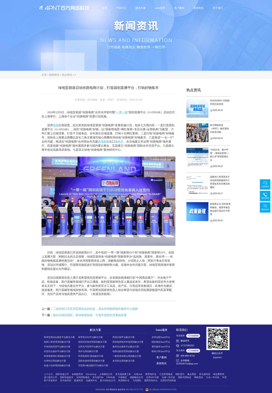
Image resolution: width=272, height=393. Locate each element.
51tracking (91, 374)
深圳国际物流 (83, 377)
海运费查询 (218, 374)
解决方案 (141, 8)
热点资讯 (67, 74)
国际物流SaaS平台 (161, 342)
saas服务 (160, 8)
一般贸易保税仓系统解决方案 (127, 356)
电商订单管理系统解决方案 (57, 342)
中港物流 (122, 377)
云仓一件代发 (212, 377)
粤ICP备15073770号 (134, 389)
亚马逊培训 (204, 374)
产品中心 (121, 8)
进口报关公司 (50, 377)
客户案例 (179, 8)
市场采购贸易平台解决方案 (57, 346)
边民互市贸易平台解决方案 (91, 346)
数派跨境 (78, 380)
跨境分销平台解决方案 (124, 337)
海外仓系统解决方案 (88, 351)
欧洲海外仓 (123, 380)
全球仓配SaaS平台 (161, 337)
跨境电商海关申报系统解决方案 (128, 342)
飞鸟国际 (136, 380)
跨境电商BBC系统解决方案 (57, 356)
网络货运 (198, 377)
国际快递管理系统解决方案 (91, 360)
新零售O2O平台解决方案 (90, 337)
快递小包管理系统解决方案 (57, 365)
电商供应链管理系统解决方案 (92, 342)
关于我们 (218, 8)
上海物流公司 (105, 374)
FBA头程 (110, 377)
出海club (138, 374)
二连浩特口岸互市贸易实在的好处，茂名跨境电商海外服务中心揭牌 (95, 308)
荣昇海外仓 (150, 374)
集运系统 (191, 374)
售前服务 (180, 335)
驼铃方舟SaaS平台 (161, 351)
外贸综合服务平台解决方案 (57, 351)
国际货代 (180, 374)
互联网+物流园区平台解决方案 (93, 365)
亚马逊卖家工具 (123, 374)
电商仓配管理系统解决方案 (126, 351)
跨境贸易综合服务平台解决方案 (59, 337)
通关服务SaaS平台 (161, 346)
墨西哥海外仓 (150, 380)
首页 (104, 8)
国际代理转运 (184, 377)
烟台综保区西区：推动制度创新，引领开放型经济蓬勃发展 (90, 315)
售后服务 (180, 350)
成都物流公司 (136, 377)
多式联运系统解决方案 (124, 360)
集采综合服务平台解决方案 (126, 346)
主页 (44, 74)
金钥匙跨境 (77, 374)
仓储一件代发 (168, 377)
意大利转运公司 (107, 380)
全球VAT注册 (152, 377)
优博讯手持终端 (168, 380)
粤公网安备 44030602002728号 (163, 389)
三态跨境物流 (166, 374)
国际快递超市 (66, 377)
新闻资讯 (198, 8)
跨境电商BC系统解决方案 (90, 356)
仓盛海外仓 (91, 380)
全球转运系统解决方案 (55, 360)
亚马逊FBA (98, 377)
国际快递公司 (62, 374)
